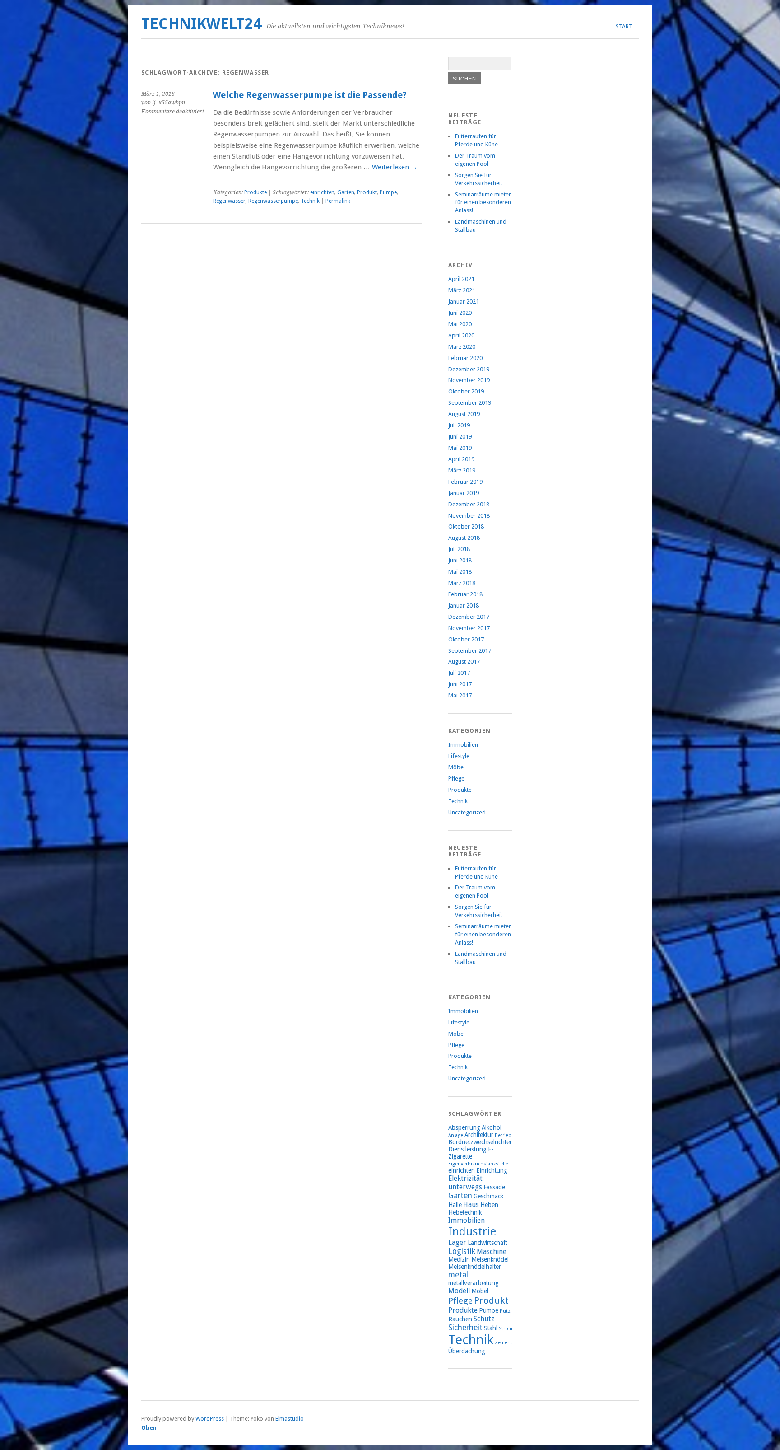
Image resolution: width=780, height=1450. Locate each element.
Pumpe (388, 192)
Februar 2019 (465, 481)
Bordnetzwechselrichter (480, 1142)
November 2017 (469, 628)
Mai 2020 (460, 324)
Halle (455, 1204)
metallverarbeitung (473, 1282)
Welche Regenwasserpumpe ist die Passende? (310, 95)
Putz (505, 1311)
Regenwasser (229, 201)
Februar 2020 (465, 358)
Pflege (456, 778)
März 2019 (461, 470)
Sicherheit (465, 1327)
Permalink (337, 201)
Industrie (472, 1231)
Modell (459, 1290)
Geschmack (488, 1196)
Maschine (491, 1251)
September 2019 (469, 402)
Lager (457, 1242)
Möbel (456, 767)
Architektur (478, 1134)
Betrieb (503, 1135)
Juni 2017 (460, 684)
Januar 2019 (463, 493)
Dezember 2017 (468, 616)
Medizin (459, 1259)
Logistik (461, 1251)
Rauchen (460, 1319)
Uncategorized (467, 812)
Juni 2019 (460, 436)
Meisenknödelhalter (474, 1266)
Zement (503, 1343)
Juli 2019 (459, 425)
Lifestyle (458, 756)
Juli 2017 (459, 672)
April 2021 (461, 279)
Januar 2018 (463, 605)
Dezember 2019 (468, 369)
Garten (345, 192)
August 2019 (464, 414)
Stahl (490, 1328)
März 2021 (461, 290)
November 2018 (469, 515)
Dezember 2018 (468, 504)
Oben (149, 1427)
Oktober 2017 (466, 639)
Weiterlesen (395, 167)
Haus (471, 1204)
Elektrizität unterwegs (465, 1182)
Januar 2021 (463, 301)
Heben (489, 1204)
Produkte (255, 192)
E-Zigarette (471, 1153)
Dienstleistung (467, 1149)
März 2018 (461, 583)
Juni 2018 (460, 560)
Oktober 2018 (466, 526)
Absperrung (464, 1127)
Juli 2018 (459, 549)
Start (624, 26)
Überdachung (466, 1351)
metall (459, 1274)
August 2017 (464, 661)
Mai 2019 (460, 447)
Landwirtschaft (487, 1242)
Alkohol (491, 1127)
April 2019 (461, 459)
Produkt (367, 192)
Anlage (455, 1135)
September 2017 (469, 650)
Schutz (484, 1318)
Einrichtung (491, 1170)
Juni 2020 (460, 312)
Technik (310, 201)
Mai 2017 (460, 695)
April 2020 (461, 335)
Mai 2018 (460, 571)
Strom (505, 1329)
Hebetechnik (465, 1212)
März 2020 (461, 346)
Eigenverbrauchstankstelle (478, 1164)
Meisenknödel (490, 1259)
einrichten (322, 192)
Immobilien (463, 744)
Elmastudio (289, 1418)
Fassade (494, 1187)
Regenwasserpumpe (273, 201)
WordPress (209, 1418)
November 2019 (469, 380)
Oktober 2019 (466, 391)
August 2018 (464, 537)
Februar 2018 (465, 594)
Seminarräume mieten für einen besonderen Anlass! (483, 202)
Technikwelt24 (201, 24)
